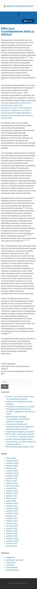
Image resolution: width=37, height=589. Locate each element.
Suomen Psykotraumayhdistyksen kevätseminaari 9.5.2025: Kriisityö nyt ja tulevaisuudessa (21, 441)
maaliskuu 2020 (12, 538)
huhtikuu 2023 (11, 493)
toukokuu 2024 (12, 483)
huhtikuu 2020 (11, 536)
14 (29, 235)
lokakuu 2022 (11, 498)
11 (25, 208)
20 (9, 333)
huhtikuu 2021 (11, 521)
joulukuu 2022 (11, 496)
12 (25, 235)
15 (30, 235)
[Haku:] (15, 382)
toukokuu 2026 (12, 461)
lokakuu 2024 (11, 481)
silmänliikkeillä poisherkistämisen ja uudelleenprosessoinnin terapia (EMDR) (17, 115)
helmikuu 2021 (11, 523)
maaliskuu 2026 (12, 463)
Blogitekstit (10, 557)
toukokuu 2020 (12, 533)
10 (23, 208)
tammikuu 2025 (12, 476)
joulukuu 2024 (11, 478)
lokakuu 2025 (11, 468)
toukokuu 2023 (12, 491)
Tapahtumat (11, 562)
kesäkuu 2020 (11, 531)
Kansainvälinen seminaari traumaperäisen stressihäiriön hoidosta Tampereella (18, 419)
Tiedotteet (10, 565)
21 (11, 333)
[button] (18, 14)
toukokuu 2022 (12, 503)
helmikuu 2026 (12, 466)
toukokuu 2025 (12, 471)
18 (29, 240)
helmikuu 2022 (12, 511)
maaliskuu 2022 (12, 508)
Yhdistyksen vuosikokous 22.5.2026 (20, 407)
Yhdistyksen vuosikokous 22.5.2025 (20, 432)
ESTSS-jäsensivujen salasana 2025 (20, 447)
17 (27, 240)
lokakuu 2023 (11, 488)
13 (27, 235)
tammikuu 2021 (12, 526)
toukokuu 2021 (12, 518)
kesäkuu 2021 (11, 516)
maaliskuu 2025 (12, 473)
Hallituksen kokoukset (14, 560)
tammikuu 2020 (12, 541)
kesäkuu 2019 (11, 546)
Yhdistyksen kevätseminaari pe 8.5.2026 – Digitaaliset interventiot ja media (20, 411)
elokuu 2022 (11, 501)
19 (35, 260)
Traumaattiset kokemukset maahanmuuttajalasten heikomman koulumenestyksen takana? (20, 426)
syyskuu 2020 (11, 528)
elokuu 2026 (11, 458)
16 (25, 240)
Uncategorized (12, 567)
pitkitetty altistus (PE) (23, 103)
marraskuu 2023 (12, 486)
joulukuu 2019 (11, 543)
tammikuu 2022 (12, 513)
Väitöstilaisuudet (12, 570)
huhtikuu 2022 (11, 506)
